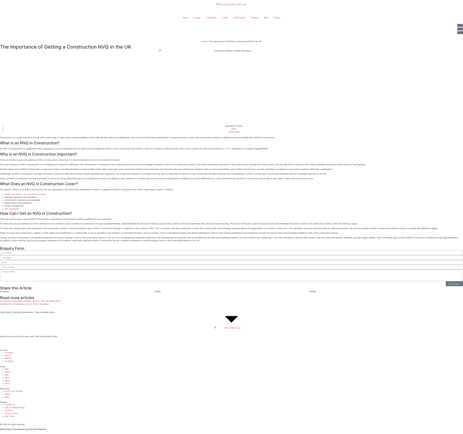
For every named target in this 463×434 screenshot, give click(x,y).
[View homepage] (231, 330)
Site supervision (12, 208)
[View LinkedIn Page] (16, 343)
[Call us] (460, 32)
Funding (254, 17)
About (185, 17)
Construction (234, 131)
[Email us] (460, 29)
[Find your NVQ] (460, 25)
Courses (196, 17)
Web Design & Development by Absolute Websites (23, 429)
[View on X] (10, 343)
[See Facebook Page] (3, 343)
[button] (77, 291)
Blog (266, 17)
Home (204, 41)
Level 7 (228, 148)
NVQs (225, 17)
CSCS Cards (239, 17)
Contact (276, 17)
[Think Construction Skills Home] (231, 7)
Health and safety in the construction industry (26, 194)
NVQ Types (211, 17)
